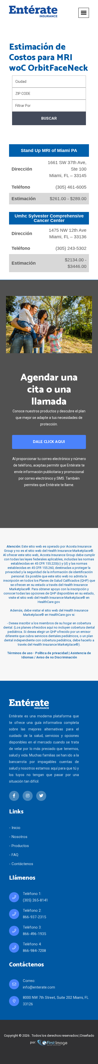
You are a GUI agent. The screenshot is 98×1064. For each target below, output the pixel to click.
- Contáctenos (21, 864)
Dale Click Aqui (49, 441)
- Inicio (14, 827)
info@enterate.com (39, 987)
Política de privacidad (51, 653)
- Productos (19, 846)
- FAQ (13, 855)
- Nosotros (18, 836)
